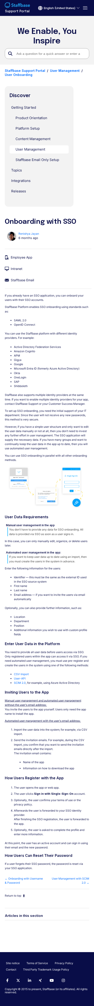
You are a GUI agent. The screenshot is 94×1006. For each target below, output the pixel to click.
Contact (11, 969)
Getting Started (23, 107)
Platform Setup (28, 128)
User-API (20, 678)
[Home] (17, 5)
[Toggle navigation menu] (84, 8)
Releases (18, 191)
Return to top (13, 895)
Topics (16, 170)
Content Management (33, 139)
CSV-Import (21, 674)
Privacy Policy (64, 963)
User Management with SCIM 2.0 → (70, 880)
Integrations (21, 181)
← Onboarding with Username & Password (24, 880)
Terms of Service (37, 963)
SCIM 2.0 (20, 682)
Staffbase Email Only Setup (37, 160)
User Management (65, 71)
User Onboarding (18, 75)
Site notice (13, 963)
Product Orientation (31, 118)
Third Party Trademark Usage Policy (46, 969)
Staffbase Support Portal (25, 71)
